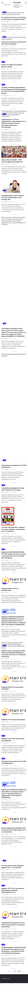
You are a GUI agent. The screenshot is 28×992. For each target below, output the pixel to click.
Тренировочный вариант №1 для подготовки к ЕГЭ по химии (12, 489)
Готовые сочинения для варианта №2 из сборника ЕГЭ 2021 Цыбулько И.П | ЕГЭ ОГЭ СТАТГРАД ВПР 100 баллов (13, 90)
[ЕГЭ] (14, 14)
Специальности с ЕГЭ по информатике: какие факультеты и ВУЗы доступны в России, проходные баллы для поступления (13, 123)
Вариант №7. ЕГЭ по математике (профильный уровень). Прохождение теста (12, 890)
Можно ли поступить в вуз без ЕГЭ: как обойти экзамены (13, 43)
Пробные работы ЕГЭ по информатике (10, 589)
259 (15, 971)
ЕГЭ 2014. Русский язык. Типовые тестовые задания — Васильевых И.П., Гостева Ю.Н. (13, 529)
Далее (19, 971)
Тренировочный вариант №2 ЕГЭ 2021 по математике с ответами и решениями (13, 924)
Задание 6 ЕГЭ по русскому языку (13, 719)
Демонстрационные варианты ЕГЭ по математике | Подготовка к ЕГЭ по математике (13, 830)
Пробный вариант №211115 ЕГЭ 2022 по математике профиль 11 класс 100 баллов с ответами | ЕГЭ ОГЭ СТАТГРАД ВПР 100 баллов (13, 950)
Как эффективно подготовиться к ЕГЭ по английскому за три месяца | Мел (12, 197)
